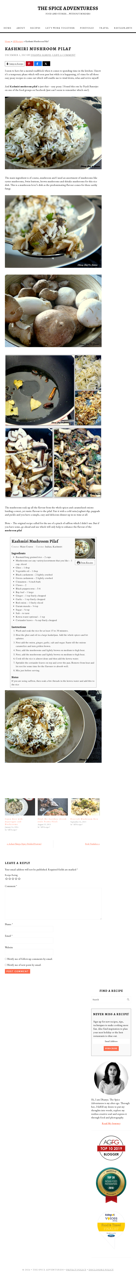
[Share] (37, 63)
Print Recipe (86, 562)
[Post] (46, 63)
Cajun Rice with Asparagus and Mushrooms (14, 822)
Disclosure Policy (101, 1269)
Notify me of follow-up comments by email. (30, 958)
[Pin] (29, 63)
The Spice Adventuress (68, 8)
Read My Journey (111, 1123)
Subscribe (111, 1048)
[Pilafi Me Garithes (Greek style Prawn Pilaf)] (53, 807)
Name (9, 924)
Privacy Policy (76, 1269)
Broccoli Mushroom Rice (84, 819)
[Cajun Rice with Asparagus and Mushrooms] (20, 807)
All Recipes (18, 41)
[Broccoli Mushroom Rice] (86, 807)
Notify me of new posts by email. (24, 964)
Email (9, 935)
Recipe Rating (11, 875)
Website (9, 947)
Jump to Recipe (16, 63)
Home (7, 41)
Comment (11, 886)
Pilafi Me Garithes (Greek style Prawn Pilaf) (52, 820)
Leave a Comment (64, 55)
